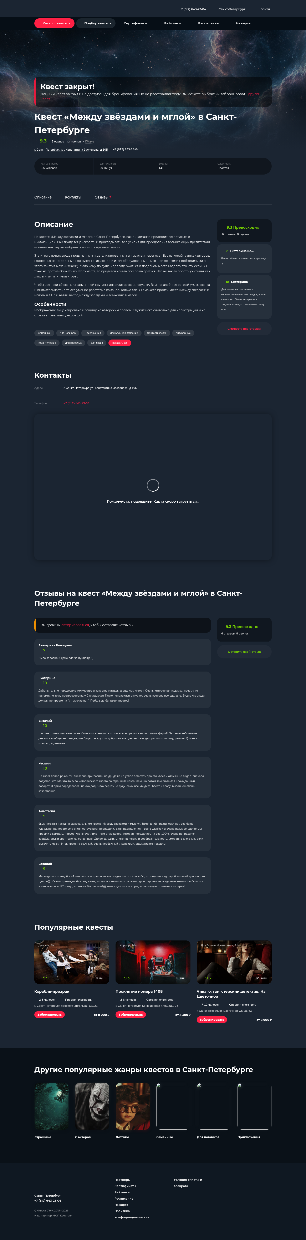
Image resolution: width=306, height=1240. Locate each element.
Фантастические (157, 333)
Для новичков (68, 333)
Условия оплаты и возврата (188, 1183)
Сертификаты (135, 23)
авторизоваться (75, 625)
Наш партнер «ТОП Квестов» (53, 1215)
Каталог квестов (56, 23)
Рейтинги (172, 23)
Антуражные (183, 333)
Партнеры (122, 1180)
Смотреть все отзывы (244, 329)
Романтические (47, 342)
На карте (243, 23)
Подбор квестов (97, 23)
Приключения (93, 333)
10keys (89, 141)
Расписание (208, 23)
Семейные (44, 333)
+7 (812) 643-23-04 (126, 149)
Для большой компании (124, 333)
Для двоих (97, 342)
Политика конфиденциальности (131, 1214)
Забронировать (49, 1014)
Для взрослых (73, 342)
